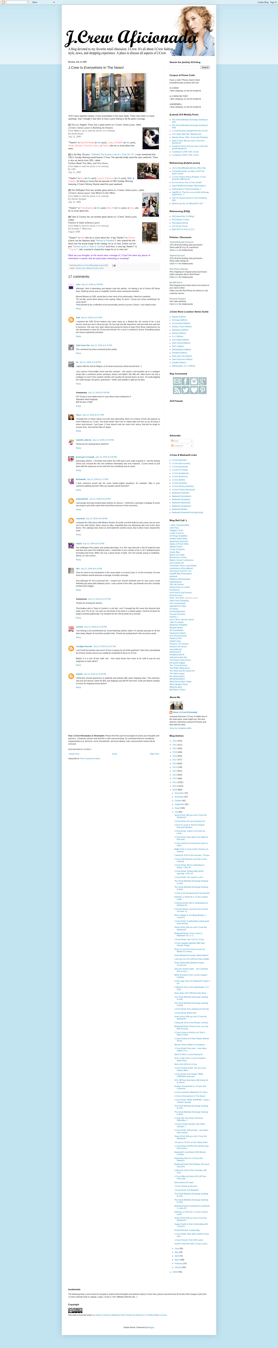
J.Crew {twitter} (178, 480)
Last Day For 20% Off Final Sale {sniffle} (191, 959)
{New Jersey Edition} (181, 343)
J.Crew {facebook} (180, 467)
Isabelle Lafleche (83, 440)
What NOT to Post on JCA (183, 229)
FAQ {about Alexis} (180, 223)
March (178, 1260)
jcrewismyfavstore (177, 611)
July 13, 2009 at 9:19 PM (91, 569)
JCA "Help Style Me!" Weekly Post (186, 134)
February (179, 1263)
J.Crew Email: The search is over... (189, 877)
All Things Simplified (178, 536)
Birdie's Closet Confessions (182, 560)
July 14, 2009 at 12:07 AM (104, 646)
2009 (174, 790)
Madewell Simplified (178, 625)
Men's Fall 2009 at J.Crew (185, 1064)
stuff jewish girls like (178, 657)
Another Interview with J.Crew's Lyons (190, 1244)
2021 (174, 745)
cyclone (79, 627)
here (76, 166)
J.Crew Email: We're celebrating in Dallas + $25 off (189, 866)
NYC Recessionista (178, 636)
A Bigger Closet (176, 530)
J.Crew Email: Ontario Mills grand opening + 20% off (189, 872)
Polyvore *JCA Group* (179, 644)
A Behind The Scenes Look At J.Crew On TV (112, 154)
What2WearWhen (177, 679)
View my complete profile (180, 728)
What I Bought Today (179, 684)
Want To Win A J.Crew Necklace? (188, 1054)
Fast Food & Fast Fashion (181, 593)
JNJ (78, 569)
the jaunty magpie (177, 663)
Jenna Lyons (81, 268)
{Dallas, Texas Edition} (182, 326)
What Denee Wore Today (180, 682)
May (177, 1252)
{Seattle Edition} (179, 362)
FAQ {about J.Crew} (180, 219)
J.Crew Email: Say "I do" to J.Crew (189, 939)
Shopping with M (177, 655)
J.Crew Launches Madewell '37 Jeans (191, 1092)
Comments (178, 446)
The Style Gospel (177, 673)
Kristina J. (174, 617)
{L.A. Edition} (177, 336)
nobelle (79, 674)
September (180, 804)
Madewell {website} (180, 493)
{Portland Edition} (179, 353)
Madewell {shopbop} (181, 499)
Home (114, 754)
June (177, 1248)
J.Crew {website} (179, 460)
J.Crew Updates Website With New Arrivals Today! (189, 944)
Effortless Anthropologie (180, 579)
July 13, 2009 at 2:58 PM (92, 284)
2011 (174, 782)
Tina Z (78, 415)
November (179, 797)
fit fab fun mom (176, 595)
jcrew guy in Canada (85, 457)
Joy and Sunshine (177, 614)
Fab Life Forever (177, 584)
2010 (174, 786)
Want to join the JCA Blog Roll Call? (187, 203)
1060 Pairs (174, 528)
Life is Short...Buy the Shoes (182, 619)
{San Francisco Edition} (182, 359)
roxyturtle (80, 518)
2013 (174, 775)
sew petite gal (176, 649)
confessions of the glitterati (181, 568)
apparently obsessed (179, 541)
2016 (174, 763)
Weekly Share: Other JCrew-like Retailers (190, 137)
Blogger (150, 1327)
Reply (78, 308)
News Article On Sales (184, 1182)
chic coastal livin (177, 563)
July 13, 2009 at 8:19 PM (100, 499)
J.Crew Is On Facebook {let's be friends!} (191, 893)
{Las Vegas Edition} (180, 340)
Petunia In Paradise (105, 240)
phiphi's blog (175, 641)
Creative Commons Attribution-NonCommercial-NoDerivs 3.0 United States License (130, 1315)
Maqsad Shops (176, 628)
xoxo (78, 284)
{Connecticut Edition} (181, 323)
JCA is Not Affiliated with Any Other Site (189, 168)
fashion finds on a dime (180, 587)
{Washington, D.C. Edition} (183, 366)
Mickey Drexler (92, 268)
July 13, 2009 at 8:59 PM (96, 518)
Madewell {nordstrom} (181, 496)
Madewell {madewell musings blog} (187, 512)
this (99, 142)
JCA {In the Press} (180, 226)
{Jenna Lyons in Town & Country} (89, 246)
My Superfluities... (177, 630)
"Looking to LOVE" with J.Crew (185, 152)
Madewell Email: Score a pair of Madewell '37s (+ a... (188, 934)
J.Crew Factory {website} (183, 486)
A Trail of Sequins (177, 549)
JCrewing (174, 609)
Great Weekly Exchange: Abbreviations (189, 186)
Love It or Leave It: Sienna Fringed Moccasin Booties (189, 826)
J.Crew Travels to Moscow (185, 1186)
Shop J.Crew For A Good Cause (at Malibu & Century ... (189, 950)
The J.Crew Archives (178, 665)
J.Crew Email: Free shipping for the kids (191, 1009)
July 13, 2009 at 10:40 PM (95, 627)
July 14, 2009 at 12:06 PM (94, 674)
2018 (174, 756)
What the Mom (176, 687)
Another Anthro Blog (178, 539)
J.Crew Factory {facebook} (183, 490)
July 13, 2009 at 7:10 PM (97, 479)
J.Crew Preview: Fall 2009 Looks (188, 1240)
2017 (174, 760)
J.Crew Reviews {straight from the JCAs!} (190, 131)
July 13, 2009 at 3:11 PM (101, 345)
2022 (174, 741)
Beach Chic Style (177, 555)
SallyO (79, 544)
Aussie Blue (175, 552)
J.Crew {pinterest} (179, 476)
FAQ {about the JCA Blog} (183, 216)
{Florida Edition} (179, 333)
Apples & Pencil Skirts (179, 544)
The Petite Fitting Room (180, 668)
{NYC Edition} (178, 346)
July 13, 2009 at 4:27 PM (93, 415)
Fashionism (175, 590)
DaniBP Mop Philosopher (181, 574)
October (178, 801)
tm (77, 362)
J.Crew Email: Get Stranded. (186, 1190)
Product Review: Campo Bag (187, 1230)
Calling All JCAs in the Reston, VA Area (191, 1023)
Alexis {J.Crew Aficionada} (185, 712)
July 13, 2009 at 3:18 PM (90, 362)
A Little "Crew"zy (177, 533)
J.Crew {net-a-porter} (181, 463)
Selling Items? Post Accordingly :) (186, 189)
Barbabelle (81, 479)
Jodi (78, 317)
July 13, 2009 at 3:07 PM (91, 317)
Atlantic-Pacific (176, 547)
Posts (176, 441)
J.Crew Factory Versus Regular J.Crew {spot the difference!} (189, 178)
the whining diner (177, 676)
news (101, 268)
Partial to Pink (176, 638)
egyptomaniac (176, 582)
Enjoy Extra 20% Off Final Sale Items (190, 993)
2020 (174, 748)
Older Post (154, 754)
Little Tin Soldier (177, 622)
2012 (174, 778)
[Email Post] (114, 265)
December (179, 793)
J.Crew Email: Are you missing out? (189, 821)
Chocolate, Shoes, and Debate (183, 566)
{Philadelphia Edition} (181, 349)
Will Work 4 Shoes (177, 690)
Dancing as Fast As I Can (180, 571)
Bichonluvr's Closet (178, 557)
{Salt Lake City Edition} (182, 356)
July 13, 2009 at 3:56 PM (98, 392)
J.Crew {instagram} (180, 473)
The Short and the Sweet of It (182, 671)
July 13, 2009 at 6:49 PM (106, 457)
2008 (174, 1272)
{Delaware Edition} (180, 330)
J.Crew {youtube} (179, 483)
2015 (174, 767)
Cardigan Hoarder (84, 646)
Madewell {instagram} (181, 506)
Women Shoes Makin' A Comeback (189, 1045)
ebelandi (173, 576)
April (177, 1256)
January (178, 1267)
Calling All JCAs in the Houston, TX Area (191, 855)
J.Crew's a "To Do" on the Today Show (191, 1142)
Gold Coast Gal (83, 345)
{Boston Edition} (179, 317)
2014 (174, 771)
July (177, 812)
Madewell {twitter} (179, 509)
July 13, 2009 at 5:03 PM (103, 440)
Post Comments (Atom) (90, 758)
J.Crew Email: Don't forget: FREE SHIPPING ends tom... (188, 1075)
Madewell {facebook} (181, 503)
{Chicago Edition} (179, 320)
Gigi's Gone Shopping (179, 601)
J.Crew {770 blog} (180, 470)
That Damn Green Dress (180, 660)
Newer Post (74, 754)
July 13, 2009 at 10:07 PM (99, 599)
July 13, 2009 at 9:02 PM (93, 544)
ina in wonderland (177, 603)
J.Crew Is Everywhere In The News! (189, 1096)
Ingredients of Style (178, 606)
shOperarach (175, 652)
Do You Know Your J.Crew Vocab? (187, 182)
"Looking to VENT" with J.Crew (185, 155)
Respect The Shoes (178, 646)
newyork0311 (82, 499)
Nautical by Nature (178, 633)
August (178, 808)
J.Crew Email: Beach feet (185, 1013)
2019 (174, 752)
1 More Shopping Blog (179, 525)
